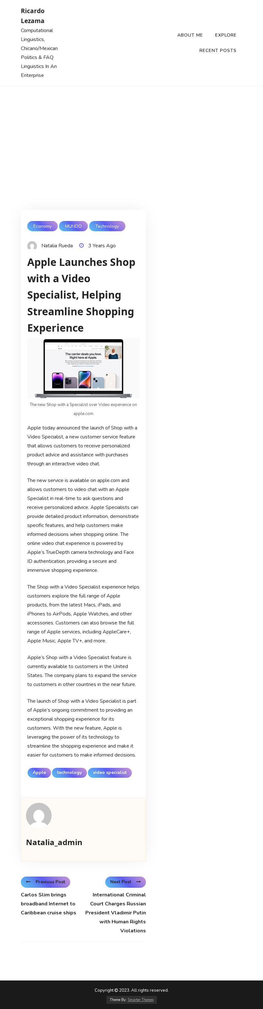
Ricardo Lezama (33, 15)
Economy (42, 226)
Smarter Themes (141, 999)
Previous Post (50, 882)
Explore (226, 35)
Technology (107, 226)
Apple (39, 772)
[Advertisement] (131, 134)
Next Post (120, 882)
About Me (190, 35)
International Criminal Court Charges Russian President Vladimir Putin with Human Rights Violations (115, 912)
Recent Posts (218, 50)
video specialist (110, 772)
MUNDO (73, 226)
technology (69, 772)
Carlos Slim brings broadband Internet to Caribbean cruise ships (48, 903)
